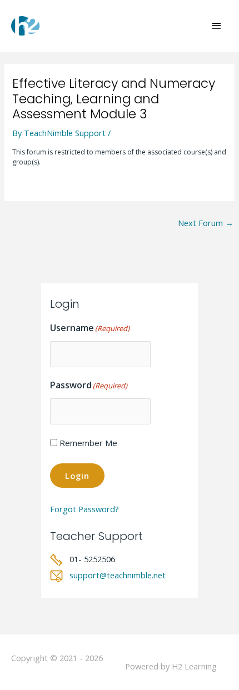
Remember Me (88, 442)
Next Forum (205, 222)
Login (77, 475)
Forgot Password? (84, 508)
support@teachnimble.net (117, 575)
